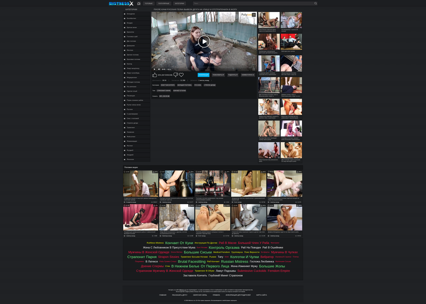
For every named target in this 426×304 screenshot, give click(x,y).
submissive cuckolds (251, 270)
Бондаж (129, 23)
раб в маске (228, 243)
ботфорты (265, 252)
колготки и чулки (244, 257)
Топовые (149, 3)
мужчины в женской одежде (148, 252)
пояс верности (251, 252)
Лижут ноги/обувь (133, 73)
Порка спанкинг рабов (135, 100)
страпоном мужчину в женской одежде (164, 270)
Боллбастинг (131, 18)
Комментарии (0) (248, 75)
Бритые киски (132, 27)
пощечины (139, 261)
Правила (216, 295)
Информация (203, 75)
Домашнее (131, 45)
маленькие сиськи (283, 261)
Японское (130, 159)
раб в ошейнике (272, 247)
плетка (296, 257)
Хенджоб (130, 155)
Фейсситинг (131, 136)
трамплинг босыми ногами (194, 257)
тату (220, 256)
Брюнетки (130, 32)
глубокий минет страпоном (226, 275)
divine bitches (176, 252)
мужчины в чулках (284, 252)
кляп (227, 257)
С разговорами (132, 114)
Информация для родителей (238, 295)
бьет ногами (202, 247)
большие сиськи (198, 252)
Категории (179, 3)
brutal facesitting (192, 261)
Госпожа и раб (132, 36)
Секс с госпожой (133, 118)
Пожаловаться (218, 75)
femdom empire (279, 270)
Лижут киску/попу (133, 68)
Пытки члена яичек (134, 105)
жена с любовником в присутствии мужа (169, 247)
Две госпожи (131, 41)
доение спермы (152, 266)
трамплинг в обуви (204, 271)
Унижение (130, 132)
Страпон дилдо (132, 123)
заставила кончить (195, 275)
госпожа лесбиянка (262, 261)
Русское (130, 109)
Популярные (163, 3)
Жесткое (130, 50)
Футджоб (130, 150)
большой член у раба (253, 243)
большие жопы (272, 266)
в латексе (152, 261)
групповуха (237, 252)
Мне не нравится (176, 75)
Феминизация (132, 141)
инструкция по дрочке (206, 243)
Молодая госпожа (133, 82)
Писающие (131, 96)
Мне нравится (154, 75)
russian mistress (234, 261)
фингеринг (275, 243)
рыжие (212, 257)
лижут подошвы (226, 270)
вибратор (267, 257)
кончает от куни (179, 90)
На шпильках (131, 86)
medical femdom (221, 252)
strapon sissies (168, 257)
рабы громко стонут (167, 261)
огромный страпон (283, 257)
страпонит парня (163, 90)
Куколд (129, 64)
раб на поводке (251, 247)
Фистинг (130, 146)
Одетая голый (132, 91)
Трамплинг (131, 127)
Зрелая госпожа (133, 55)
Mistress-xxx (182, 289)
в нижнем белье (185, 266)
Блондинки (131, 14)
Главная (162, 295)
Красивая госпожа (133, 59)
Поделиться (233, 75)
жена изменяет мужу (244, 266)
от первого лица (215, 266)
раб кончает (213, 261)
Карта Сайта (261, 295)
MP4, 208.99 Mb (164, 96)
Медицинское (132, 77)
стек (167, 266)
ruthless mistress (155, 243)
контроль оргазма (224, 247)
